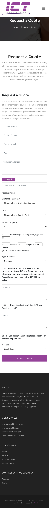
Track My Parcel (8, 459)
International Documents (12, 424)
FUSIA (35, 503)
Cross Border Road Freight (13, 436)
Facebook (6, 479)
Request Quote (8, 463)
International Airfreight (11, 432)
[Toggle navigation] (43, 8)
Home (15, 27)
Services (5, 455)
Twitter (5, 483)
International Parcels (10, 428)
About (4, 451)
